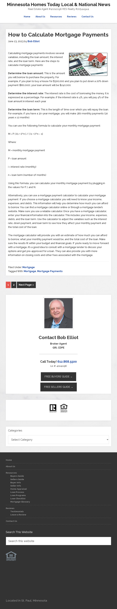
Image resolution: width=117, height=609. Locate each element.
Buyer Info (15, 482)
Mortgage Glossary (20, 502)
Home (9, 460)
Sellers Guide (17, 479)
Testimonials (17, 511)
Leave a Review (18, 515)
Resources (11, 473)
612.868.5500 (67, 361)
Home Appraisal (18, 489)
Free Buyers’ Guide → (58, 376)
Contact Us (11, 521)
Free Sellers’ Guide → (58, 386)
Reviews (10, 508)
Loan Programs (18, 495)
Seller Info (15, 486)
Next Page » (26, 284)
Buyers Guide (17, 476)
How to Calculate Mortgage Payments (58, 34)
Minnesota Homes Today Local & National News (58, 4)
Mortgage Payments (50, 271)
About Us (10, 466)
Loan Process (17, 492)
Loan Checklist (17, 498)
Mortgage (28, 267)
